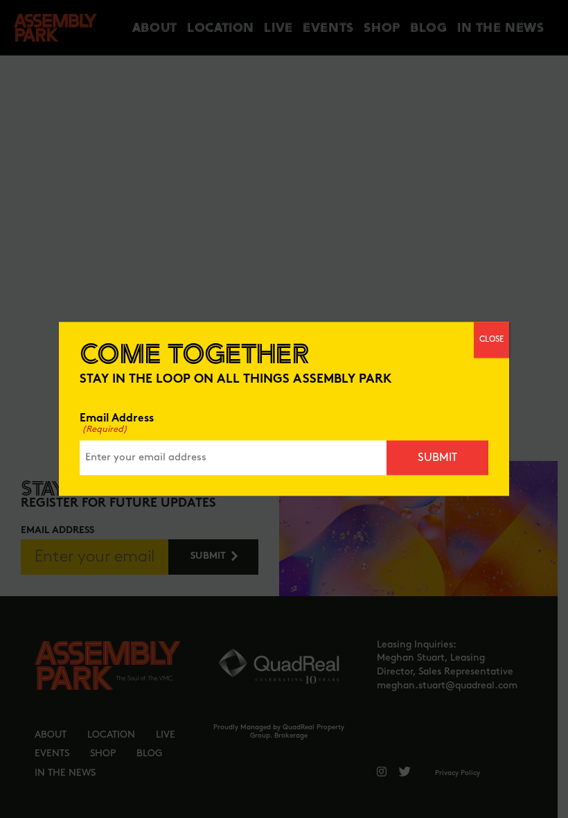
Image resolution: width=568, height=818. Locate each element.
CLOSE (491, 339)
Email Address (117, 424)
